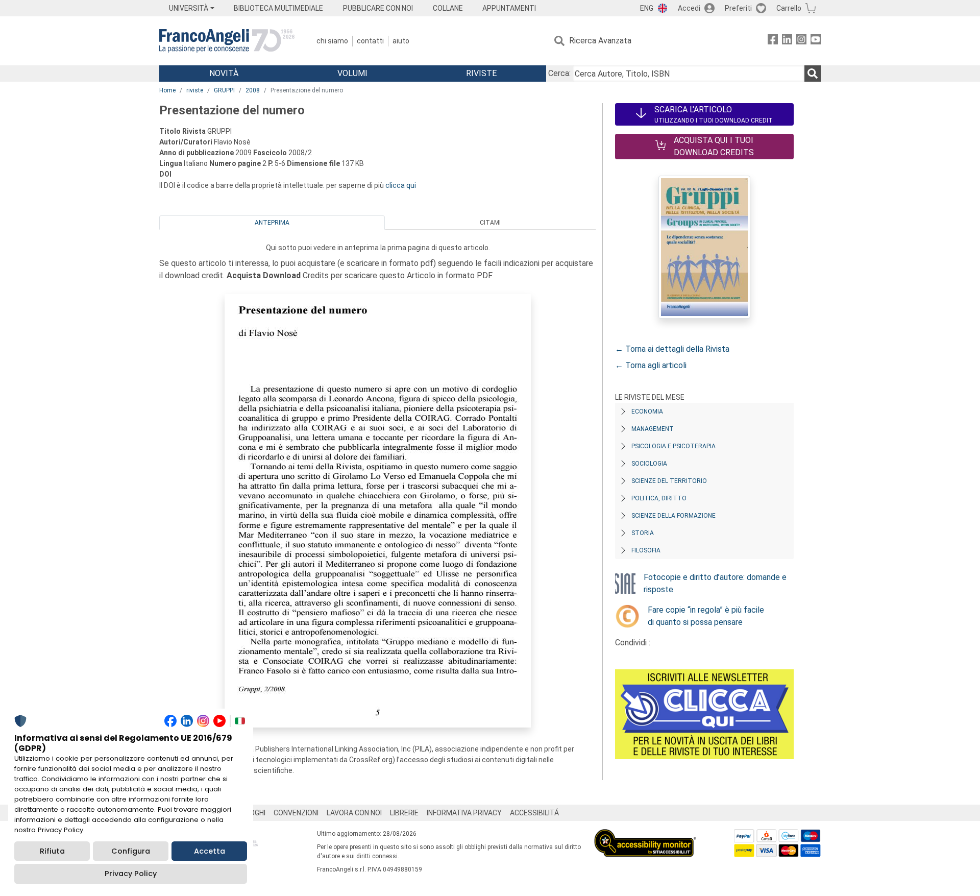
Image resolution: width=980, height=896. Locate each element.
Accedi (689, 8)
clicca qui (400, 185)
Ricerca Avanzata (600, 40)
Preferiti (738, 8)
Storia (642, 533)
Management (652, 428)
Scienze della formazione (673, 515)
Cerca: (559, 73)
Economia (647, 411)
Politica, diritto (659, 498)
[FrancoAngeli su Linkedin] (787, 41)
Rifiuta (52, 851)
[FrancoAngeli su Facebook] (773, 41)
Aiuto (401, 41)
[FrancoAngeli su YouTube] (816, 41)
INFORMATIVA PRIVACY (464, 813)
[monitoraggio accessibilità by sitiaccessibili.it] (645, 835)
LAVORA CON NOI (354, 813)
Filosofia (645, 550)
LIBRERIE (404, 813)
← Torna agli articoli (651, 365)
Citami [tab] (490, 222)
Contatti (370, 41)
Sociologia (649, 463)
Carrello (788, 8)
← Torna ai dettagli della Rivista (672, 349)
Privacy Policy (131, 873)
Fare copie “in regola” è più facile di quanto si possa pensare (706, 616)
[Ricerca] (812, 73)
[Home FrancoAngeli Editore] (227, 41)
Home (167, 90)
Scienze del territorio (669, 481)
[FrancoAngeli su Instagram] (801, 41)
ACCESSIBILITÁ (534, 813)
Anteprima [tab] (272, 222)
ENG (646, 8)
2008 (253, 90)
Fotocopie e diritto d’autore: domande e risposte (715, 583)
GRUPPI (224, 90)
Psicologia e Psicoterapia (673, 446)
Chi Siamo (332, 41)
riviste (194, 90)
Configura (130, 851)
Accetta (209, 851)
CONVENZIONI (296, 813)
